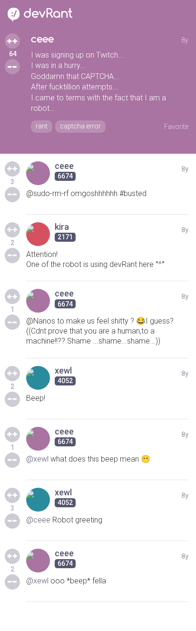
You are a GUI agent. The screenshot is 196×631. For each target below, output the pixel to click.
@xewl (37, 458)
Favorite (176, 126)
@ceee (38, 519)
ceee (42, 39)
